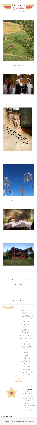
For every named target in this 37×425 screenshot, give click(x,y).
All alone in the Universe (18, 270)
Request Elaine (26, 361)
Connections (25, 310)
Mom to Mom (27, 321)
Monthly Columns (26, 330)
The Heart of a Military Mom (18, 155)
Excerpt (26, 352)
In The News (26, 329)
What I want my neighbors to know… (18, 234)
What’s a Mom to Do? (18, 65)
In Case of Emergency (26, 335)
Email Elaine (27, 360)
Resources (25, 332)
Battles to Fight (27, 334)
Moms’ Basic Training (27, 337)
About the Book (26, 351)
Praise (27, 355)
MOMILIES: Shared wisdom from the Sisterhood (26, 324)
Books (25, 349)
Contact (25, 357)
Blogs (25, 327)
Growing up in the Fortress (18, 200)
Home (25, 309)
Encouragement (27, 348)
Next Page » (18, 284)
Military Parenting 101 (25, 371)
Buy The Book (27, 354)
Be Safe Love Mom (18, 7)
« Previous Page (10, 280)
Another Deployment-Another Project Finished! (26, 318)
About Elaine (27, 358)
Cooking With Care (27, 312)
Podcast (25, 363)
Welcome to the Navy (18, 99)
